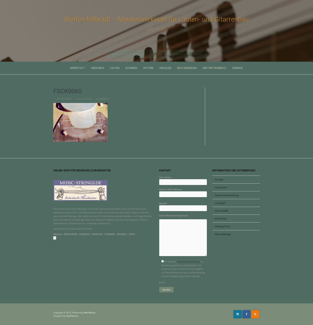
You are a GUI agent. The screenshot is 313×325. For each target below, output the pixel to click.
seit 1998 (157, 29)
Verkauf (237, 68)
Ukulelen (165, 68)
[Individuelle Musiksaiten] (80, 190)
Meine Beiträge (223, 234)
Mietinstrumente (214, 68)
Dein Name (165, 177)
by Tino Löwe (64, 99)
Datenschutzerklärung (188, 261)
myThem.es (72, 315)
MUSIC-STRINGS (126, 54)
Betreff (163, 203)
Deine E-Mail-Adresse (170, 189)
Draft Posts (221, 218)
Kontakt (219, 179)
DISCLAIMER (221, 210)
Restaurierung (187, 68)
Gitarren (131, 68)
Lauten (114, 68)
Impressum (221, 187)
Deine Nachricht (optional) (173, 215)
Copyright (220, 203)
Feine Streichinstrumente (177, 54)
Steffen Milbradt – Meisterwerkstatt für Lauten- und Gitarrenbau (156, 19)
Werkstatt (77, 68)
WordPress (89, 312)
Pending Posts (222, 226)
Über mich (97, 68)
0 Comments (102, 99)
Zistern (148, 68)
